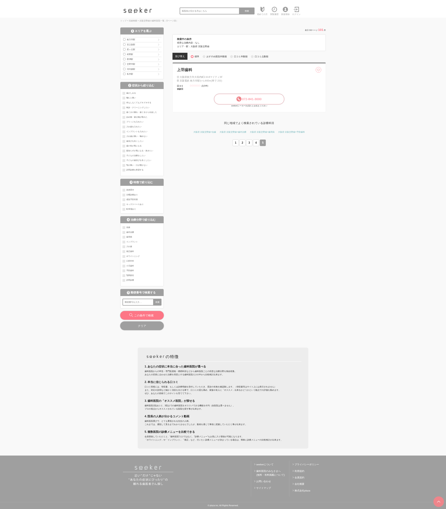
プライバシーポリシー (307, 464)
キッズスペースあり (135, 204)
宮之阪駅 (131, 44)
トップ (123, 21)
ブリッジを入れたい (135, 122)
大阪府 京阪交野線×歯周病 (262, 132)
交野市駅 (131, 64)
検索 (247, 11)
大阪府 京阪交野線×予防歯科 (291, 132)
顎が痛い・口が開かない (136, 165)
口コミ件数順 (241, 56)
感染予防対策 (132, 199)
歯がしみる (131, 93)
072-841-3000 (252, 99)
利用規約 (299, 471)
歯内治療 (130, 232)
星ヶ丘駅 (131, 49)
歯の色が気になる (134, 146)
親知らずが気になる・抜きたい (139, 151)
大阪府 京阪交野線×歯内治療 (233, 132)
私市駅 (130, 74)
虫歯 (128, 227)
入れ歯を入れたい (134, 127)
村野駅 (130, 54)
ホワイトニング (133, 256)
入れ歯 (129, 246)
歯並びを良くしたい (135, 141)
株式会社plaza (302, 490)
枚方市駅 (131, 39)
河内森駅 (131, 69)
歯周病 (129, 237)
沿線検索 (133, 21)
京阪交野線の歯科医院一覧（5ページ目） (158, 21)
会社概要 (299, 484)
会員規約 (299, 477)
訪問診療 (130, 280)
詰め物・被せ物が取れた (136, 117)
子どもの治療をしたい (135, 155)
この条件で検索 (144, 315)
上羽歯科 (184, 70)
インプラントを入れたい (136, 131)
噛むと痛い (131, 98)
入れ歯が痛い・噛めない (136, 136)
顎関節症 (130, 275)
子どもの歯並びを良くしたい (138, 160)
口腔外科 (130, 261)
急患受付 (130, 190)
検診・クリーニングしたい (137, 107)
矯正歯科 (130, 251)
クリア (142, 325)
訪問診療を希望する (135, 170)
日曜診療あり (132, 195)
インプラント (132, 242)
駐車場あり (131, 209)
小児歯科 (130, 266)
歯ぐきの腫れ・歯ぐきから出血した (141, 112)
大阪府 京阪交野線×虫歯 (204, 132)
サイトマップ (263, 488)
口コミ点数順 (261, 56)
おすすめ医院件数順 (216, 56)
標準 (197, 56)
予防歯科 (130, 270)
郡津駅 (130, 59)
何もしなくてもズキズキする (138, 103)
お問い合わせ (263, 481)
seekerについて (265, 464)
